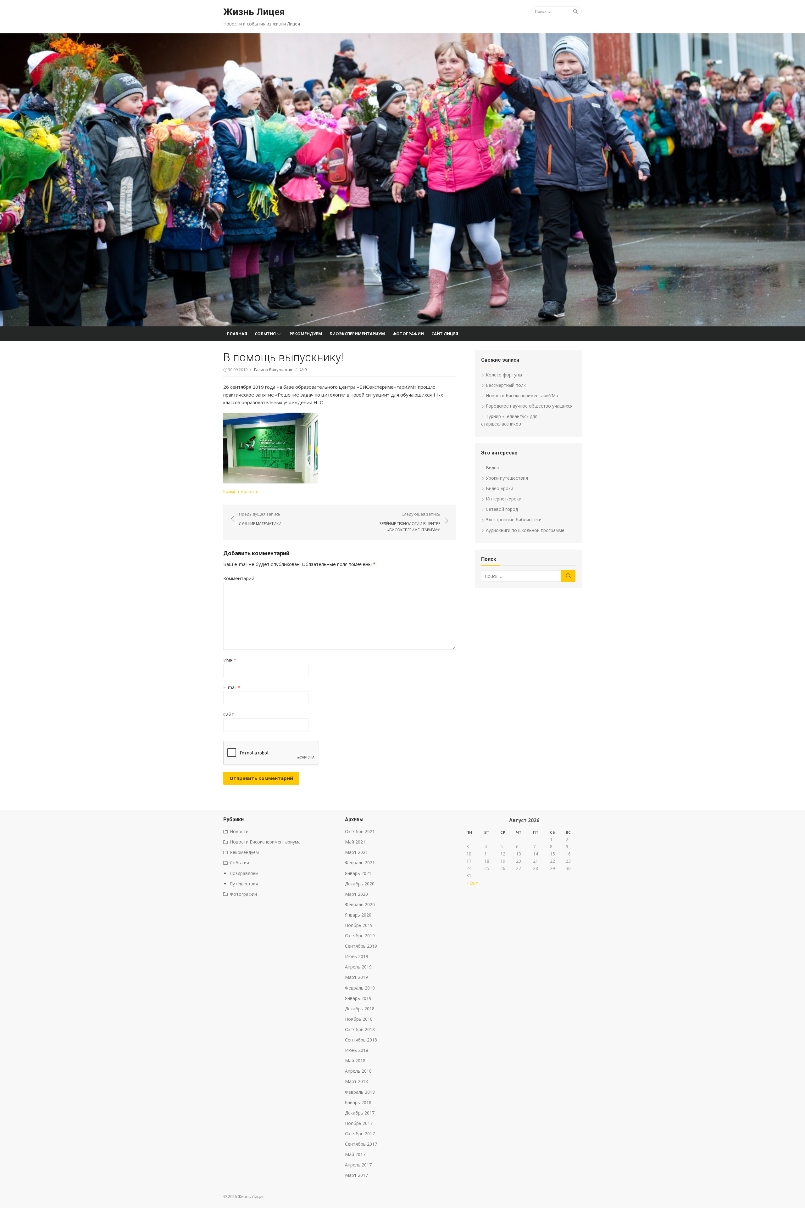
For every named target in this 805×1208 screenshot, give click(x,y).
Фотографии (408, 333)
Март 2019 (356, 977)
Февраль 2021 (360, 863)
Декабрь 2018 (360, 1009)
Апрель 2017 (358, 1165)
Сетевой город (502, 509)
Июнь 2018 (356, 1050)
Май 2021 (355, 842)
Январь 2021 (358, 873)
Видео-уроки (499, 488)
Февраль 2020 (360, 904)
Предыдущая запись (260, 518)
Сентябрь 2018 (361, 1040)
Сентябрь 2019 (361, 946)
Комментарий (238, 578)
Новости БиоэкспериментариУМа (522, 395)
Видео (492, 468)
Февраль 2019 (360, 988)
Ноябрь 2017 (359, 1123)
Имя (229, 660)
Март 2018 (356, 1081)
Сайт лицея (444, 333)
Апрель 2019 (358, 967)
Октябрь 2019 (360, 936)
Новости (239, 831)
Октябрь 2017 (360, 1134)
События (265, 333)
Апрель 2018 (358, 1071)
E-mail (231, 687)
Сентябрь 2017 (361, 1144)
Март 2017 (356, 1175)
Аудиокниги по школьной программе (525, 530)
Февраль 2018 (360, 1092)
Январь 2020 (358, 915)
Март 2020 (356, 894)
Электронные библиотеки (513, 519)
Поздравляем (244, 873)
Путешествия (244, 884)
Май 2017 (355, 1154)
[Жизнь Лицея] (402, 179)
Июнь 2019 (356, 956)
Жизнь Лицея (254, 11)
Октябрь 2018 (360, 1029)
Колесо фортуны (504, 375)
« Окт (472, 883)
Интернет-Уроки (503, 499)
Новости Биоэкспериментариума (265, 842)
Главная (237, 333)
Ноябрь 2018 (359, 1019)
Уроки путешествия (507, 478)
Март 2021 (356, 852)
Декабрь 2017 (360, 1113)
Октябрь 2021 (360, 831)
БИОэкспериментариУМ (357, 333)
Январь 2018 (358, 1102)
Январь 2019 (358, 998)
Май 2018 (355, 1061)
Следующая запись (409, 522)
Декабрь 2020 (360, 884)
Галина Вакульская (273, 369)
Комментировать (240, 491)
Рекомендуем (306, 333)
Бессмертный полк (506, 385)
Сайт (228, 714)
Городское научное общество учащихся (529, 406)
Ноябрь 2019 (359, 925)
